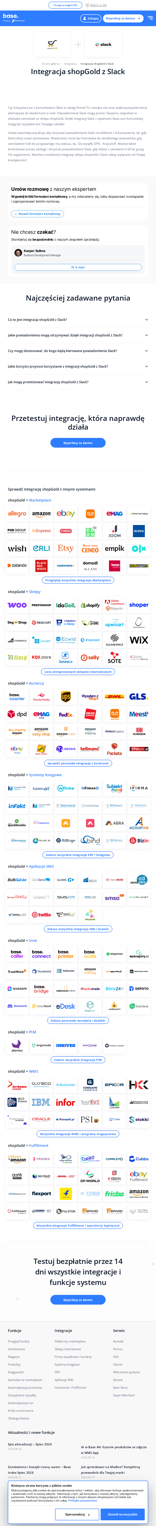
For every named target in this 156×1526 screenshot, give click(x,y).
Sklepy (35, 591)
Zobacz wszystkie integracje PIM (78, 1060)
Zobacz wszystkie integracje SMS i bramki (78, 929)
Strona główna (51, 63)
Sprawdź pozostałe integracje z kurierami (78, 763)
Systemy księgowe (45, 774)
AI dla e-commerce (20, 1411)
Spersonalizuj (75, 1514)
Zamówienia (16, 1349)
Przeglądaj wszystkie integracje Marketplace (78, 580)
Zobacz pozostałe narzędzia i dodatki (78, 1020)
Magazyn (14, 1357)
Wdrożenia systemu (126, 1372)
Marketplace (40, 500)
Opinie (117, 1364)
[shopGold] (52, 44)
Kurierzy (36, 683)
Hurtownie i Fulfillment (70, 1387)
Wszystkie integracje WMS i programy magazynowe (78, 1134)
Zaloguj (93, 18)
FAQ (116, 1357)
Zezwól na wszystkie (122, 1514)
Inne (33, 940)
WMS (33, 1071)
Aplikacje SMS (41, 866)
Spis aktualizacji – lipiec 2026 (30, 1444)
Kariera (118, 1380)
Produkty (14, 1364)
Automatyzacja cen (21, 1403)
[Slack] (103, 44)
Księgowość (16, 1372)
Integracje (70, 63)
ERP (57, 1372)
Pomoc (118, 1349)
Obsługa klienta (18, 1418)
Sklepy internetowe (68, 1349)
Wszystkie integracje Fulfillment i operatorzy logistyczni (78, 1225)
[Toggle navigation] (150, 18)
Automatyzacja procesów (25, 1387)
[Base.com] (15, 18)
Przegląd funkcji (18, 1341)
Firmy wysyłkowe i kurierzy (73, 1357)
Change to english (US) (65, 5)
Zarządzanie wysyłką (22, 1395)
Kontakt (118, 1341)
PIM (32, 1032)
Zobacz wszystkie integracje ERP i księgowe (78, 855)
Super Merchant (124, 1395)
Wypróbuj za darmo (120, 18)
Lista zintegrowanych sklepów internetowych (78, 672)
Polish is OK (98, 5)
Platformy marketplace (70, 1341)
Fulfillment (38, 1145)
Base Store (120, 1387)
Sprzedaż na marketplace (25, 1380)
